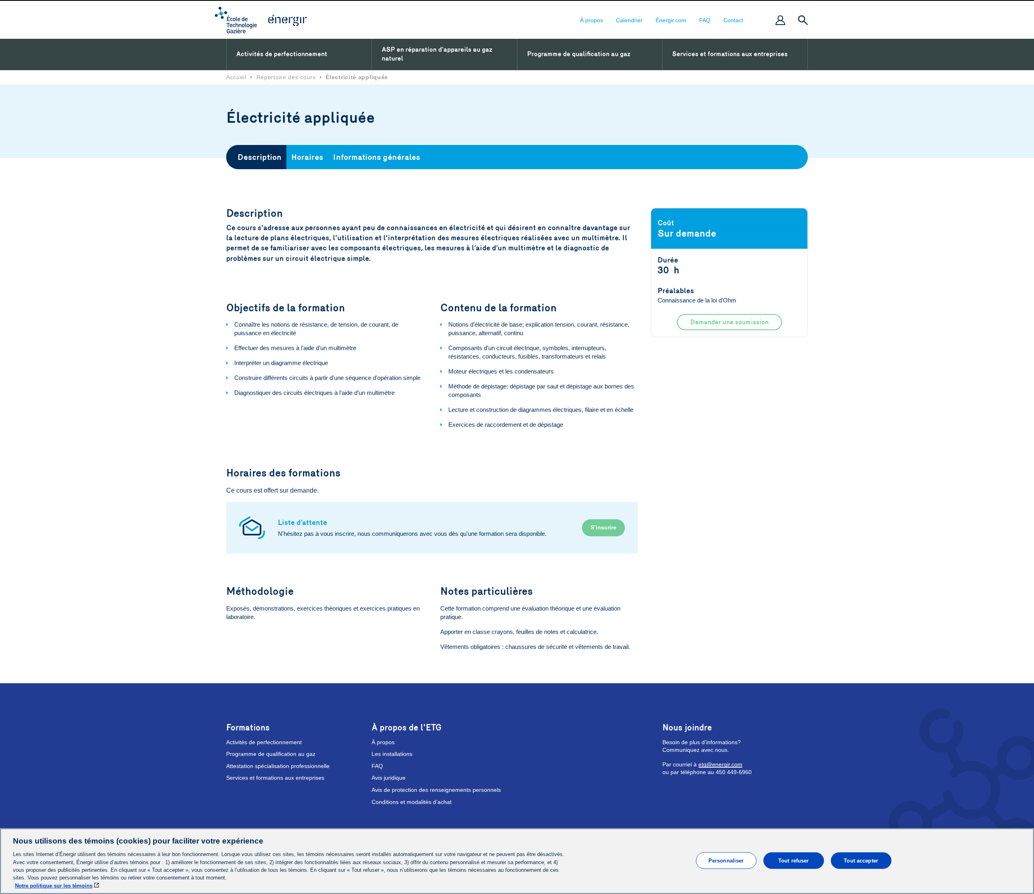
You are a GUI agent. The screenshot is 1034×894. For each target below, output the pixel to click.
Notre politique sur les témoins (53, 886)
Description (259, 157)
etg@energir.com (720, 764)
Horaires (307, 157)
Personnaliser (726, 860)
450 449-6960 (734, 772)
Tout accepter (861, 860)
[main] (517, 861)
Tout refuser (793, 860)
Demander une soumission (729, 322)
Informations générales (376, 157)
